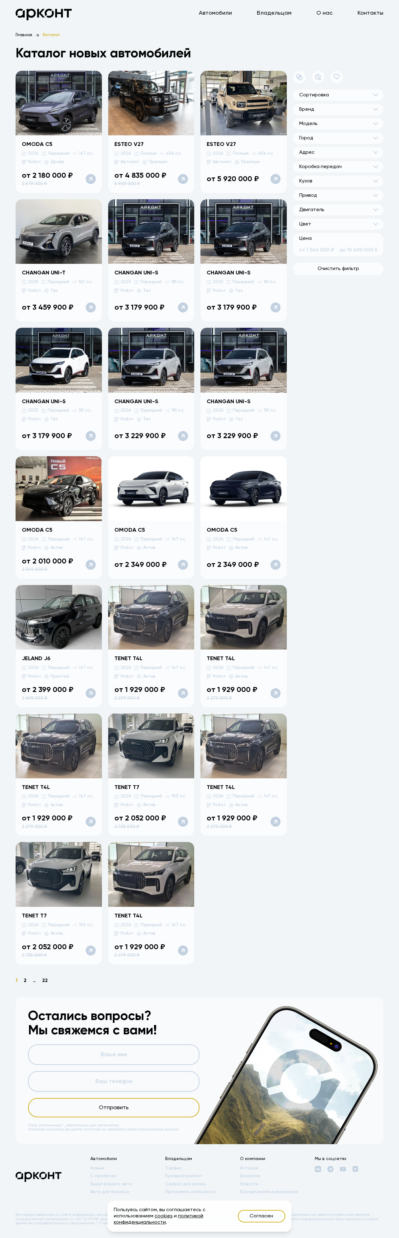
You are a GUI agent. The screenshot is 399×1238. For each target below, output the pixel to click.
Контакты (370, 13)
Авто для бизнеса (109, 1192)
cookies (164, 1216)
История (249, 1168)
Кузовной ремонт (184, 1176)
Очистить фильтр (338, 268)
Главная (24, 35)
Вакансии (250, 1176)
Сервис (173, 1168)
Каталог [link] (51, 35)
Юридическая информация (269, 1192)
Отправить (114, 1107)
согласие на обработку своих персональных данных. (131, 1129)
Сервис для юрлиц (185, 1184)
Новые (97, 1168)
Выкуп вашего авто (111, 1184)
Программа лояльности (190, 1192)
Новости (249, 1184)
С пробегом (103, 1176)
